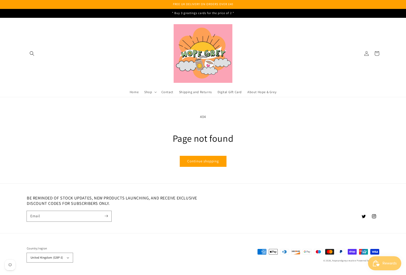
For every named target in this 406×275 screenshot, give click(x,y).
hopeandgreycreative (344, 260)
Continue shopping (203, 161)
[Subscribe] (106, 216)
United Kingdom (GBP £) (47, 258)
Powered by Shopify (368, 260)
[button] (32, 53)
